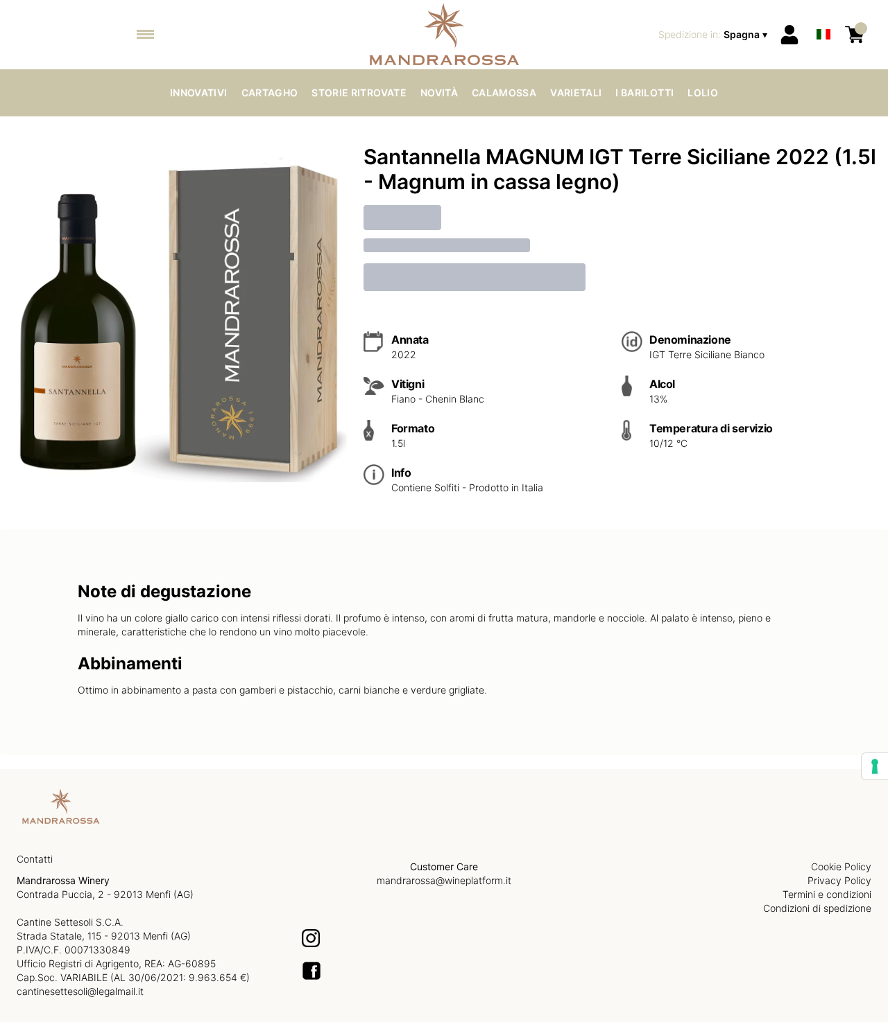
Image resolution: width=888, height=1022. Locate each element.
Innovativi (199, 92)
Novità (439, 92)
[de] (823, 16)
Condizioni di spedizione (817, 908)
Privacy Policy (839, 880)
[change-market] (714, 35)
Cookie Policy (841, 866)
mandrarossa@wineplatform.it (444, 880)
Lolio (703, 92)
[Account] (789, 34)
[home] (444, 34)
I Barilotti (644, 92)
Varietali (575, 92)
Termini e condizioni (827, 894)
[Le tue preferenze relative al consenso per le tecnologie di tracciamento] (875, 766)
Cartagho (269, 92)
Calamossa (504, 92)
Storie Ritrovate (359, 92)
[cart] (854, 34)
